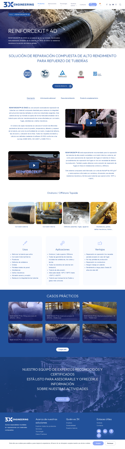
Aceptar (98, 443)
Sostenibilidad (71, 425)
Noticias (99, 423)
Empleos (69, 423)
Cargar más (62, 349)
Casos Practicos (41, 434)
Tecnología (39, 431)
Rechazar (110, 443)
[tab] (31, 98)
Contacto (100, 425)
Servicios (39, 429)
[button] (62, 86)
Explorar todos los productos (46, 426)
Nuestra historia (71, 428)
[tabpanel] (62, 193)
